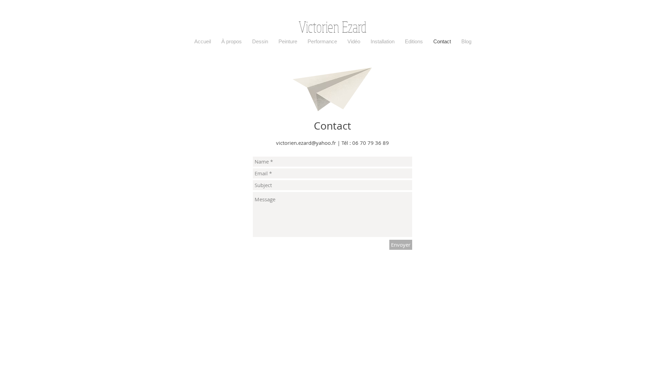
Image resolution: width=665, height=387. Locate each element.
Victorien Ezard (332, 27)
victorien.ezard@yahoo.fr (306, 142)
